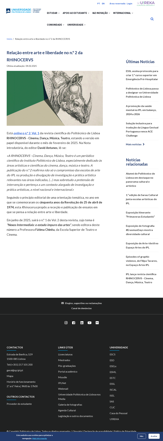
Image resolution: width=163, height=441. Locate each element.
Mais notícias (134, 144)
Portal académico (67, 371)
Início (9, 39)
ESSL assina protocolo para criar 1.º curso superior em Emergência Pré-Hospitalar (142, 75)
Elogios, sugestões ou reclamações (83, 303)
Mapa (10, 375)
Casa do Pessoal (118, 413)
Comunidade (54, 25)
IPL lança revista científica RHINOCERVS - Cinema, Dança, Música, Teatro (141, 278)
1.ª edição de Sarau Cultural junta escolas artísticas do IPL (142, 199)
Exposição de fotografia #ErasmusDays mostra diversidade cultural (140, 229)
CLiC (112, 407)
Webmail (63, 388)
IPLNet (62, 382)
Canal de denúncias (81, 308)
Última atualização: (22, 66)
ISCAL (113, 389)
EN (103, 3)
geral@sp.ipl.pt (15, 370)
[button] (59, 13)
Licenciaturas (65, 354)
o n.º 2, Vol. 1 (26, 133)
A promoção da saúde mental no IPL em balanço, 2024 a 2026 (141, 110)
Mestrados (64, 360)
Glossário (77, 431)
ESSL (112, 383)
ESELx (113, 366)
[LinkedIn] (82, 323)
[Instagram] (66, 323)
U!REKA (114, 418)
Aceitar (154, 436)
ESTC (113, 377)
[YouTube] (89, 323)
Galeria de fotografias (70, 404)
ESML (113, 371)
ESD (112, 360)
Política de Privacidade (125, 431)
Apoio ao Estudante (75, 13)
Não (141, 436)
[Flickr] (97, 323)
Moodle (62, 377)
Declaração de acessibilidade (98, 431)
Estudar (52, 13)
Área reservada (117, 3)
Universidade (75, 25)
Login (129, 3)
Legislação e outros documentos (75, 415)
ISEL (112, 395)
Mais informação (39, 438)
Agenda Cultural (67, 410)
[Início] (23, 10)
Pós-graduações (67, 365)
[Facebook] (73, 323)
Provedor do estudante (19, 403)
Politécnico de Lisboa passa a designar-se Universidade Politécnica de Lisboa (142, 92)
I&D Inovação (100, 13)
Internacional (122, 13)
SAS (112, 401)
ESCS (112, 354)
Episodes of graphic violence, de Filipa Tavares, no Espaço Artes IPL (141, 260)
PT (98, 3)
